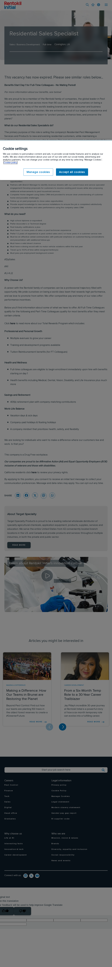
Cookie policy (10, 162)
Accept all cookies (72, 172)
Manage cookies (38, 172)
